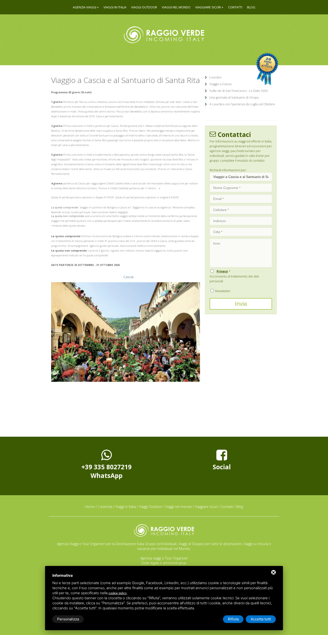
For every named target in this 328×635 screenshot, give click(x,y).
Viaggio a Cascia (220, 84)
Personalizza (68, 619)
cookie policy (118, 593)
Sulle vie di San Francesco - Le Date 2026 (238, 90)
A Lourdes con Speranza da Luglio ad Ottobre (242, 104)
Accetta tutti (261, 619)
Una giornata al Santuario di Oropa (234, 97)
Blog (251, 7)
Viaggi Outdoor (144, 7)
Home (90, 506)
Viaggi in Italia (114, 7)
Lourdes (215, 77)
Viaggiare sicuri (208, 7)
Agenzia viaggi (84, 7)
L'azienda (105, 506)
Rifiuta (233, 619)
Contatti (235, 7)
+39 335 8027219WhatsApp (106, 471)
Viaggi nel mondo (176, 7)
